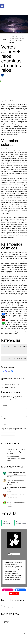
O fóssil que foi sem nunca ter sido (16, 449)
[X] (3, 317)
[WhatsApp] (3, 323)
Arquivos (6, 621)
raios (20, 378)
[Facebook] (3, 314)
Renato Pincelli (8, 75)
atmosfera (5, 378)
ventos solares (22, 379)
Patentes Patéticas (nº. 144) (11, 384)
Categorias (4, 606)
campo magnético (13, 378)
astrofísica (12, 36)
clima (17, 38)
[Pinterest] (3, 320)
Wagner (9, 480)
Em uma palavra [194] (10, 387)
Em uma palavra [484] (13, 456)
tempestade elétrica (13, 379)
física (16, 40)
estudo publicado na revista (14, 206)
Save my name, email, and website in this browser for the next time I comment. (15, 429)
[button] (2, 6)
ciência (17, 36)
